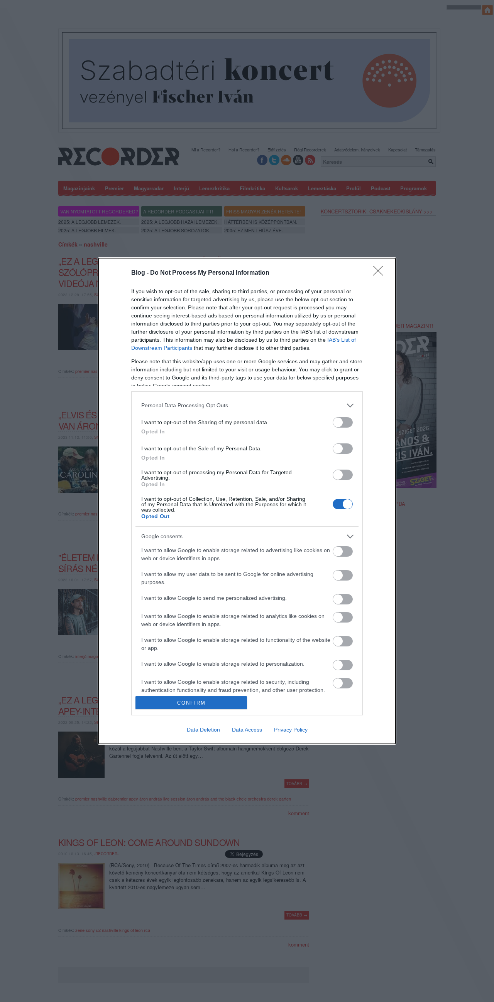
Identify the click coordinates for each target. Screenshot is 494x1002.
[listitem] (247, 405)
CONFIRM (191, 703)
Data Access (247, 730)
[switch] (343, 422)
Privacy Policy (291, 730)
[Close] (380, 273)
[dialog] (247, 501)
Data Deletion (203, 730)
